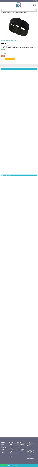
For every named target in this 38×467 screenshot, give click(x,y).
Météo (11, 456)
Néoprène (3, 449)
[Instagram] (36, 1)
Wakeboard (3, 447)
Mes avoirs (20, 446)
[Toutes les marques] (3, 43)
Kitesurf (2, 444)
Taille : (2, 52)
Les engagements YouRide (13, 454)
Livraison (11, 444)
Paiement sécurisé (11, 452)
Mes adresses (20, 447)
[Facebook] (33, 1)
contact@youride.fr (30, 458)
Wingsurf (3, 446)
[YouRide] (19, 4)
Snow (2, 450)
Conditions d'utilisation (12, 447)
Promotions (3, 452)
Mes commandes (21, 444)
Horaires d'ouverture (12, 449)
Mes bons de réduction (20, 452)
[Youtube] (35, 1)
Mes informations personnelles (21, 450)
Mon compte (19, 442)
